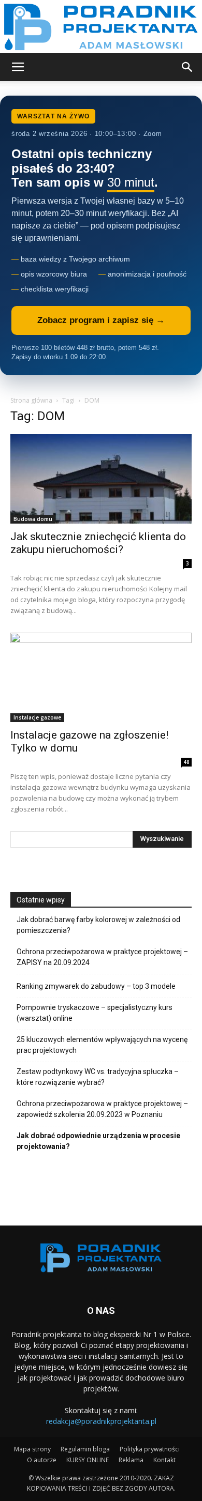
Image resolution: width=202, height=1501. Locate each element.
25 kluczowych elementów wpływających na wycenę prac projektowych (102, 1044)
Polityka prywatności (150, 1449)
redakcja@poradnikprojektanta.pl (101, 1421)
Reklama (131, 1460)
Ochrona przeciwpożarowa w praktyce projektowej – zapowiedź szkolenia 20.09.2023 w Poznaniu (102, 1109)
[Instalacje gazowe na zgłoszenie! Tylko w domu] (101, 677)
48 (186, 761)
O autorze (41, 1460)
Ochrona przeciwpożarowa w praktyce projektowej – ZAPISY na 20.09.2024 (102, 957)
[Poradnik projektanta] (101, 26)
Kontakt (164, 1460)
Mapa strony (32, 1449)
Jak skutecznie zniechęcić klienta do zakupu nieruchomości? (98, 543)
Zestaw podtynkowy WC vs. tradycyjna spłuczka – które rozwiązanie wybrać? (98, 1076)
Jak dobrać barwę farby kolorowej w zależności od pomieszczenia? (98, 925)
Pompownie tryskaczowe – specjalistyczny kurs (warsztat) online (94, 1012)
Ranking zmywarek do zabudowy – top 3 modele (96, 986)
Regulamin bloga (85, 1449)
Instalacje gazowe (37, 717)
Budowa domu (32, 519)
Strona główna (31, 400)
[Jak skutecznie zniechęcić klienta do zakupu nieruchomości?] (101, 479)
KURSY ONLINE (87, 1460)
